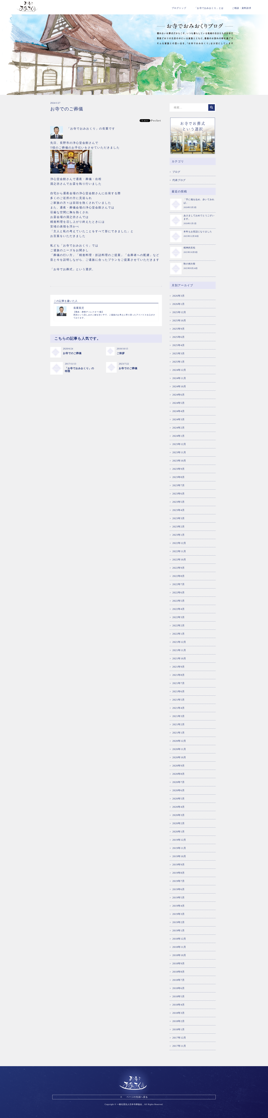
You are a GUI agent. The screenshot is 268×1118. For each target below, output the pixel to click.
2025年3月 (178, 353)
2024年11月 (179, 378)
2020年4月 (178, 806)
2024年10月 (179, 386)
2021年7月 (178, 683)
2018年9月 (178, 963)
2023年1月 (178, 534)
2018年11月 (179, 947)
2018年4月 (178, 1004)
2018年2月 (178, 1021)
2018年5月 (178, 996)
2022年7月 (178, 584)
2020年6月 (178, 790)
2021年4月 (178, 708)
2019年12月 (179, 839)
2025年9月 (178, 328)
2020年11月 (179, 749)
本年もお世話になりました (198, 231)
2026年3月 (178, 295)
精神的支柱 (189, 247)
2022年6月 (178, 592)
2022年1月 (178, 633)
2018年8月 (178, 971)
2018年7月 (178, 980)
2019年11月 (179, 848)
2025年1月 (178, 361)
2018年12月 (179, 938)
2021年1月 (178, 732)
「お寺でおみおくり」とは (209, 8)
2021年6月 (178, 691)
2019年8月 (178, 872)
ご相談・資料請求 (241, 8)
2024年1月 (178, 436)
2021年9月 (178, 666)
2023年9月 (178, 468)
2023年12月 (179, 444)
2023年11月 (179, 452)
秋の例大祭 (189, 264)
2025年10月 (179, 320)
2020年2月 (178, 823)
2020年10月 (179, 757)
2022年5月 (178, 600)
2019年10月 (179, 856)
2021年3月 (178, 716)
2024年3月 (178, 419)
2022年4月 (178, 609)
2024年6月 (178, 394)
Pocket (156, 120)
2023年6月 (178, 493)
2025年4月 (178, 345)
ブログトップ (179, 8)
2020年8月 (178, 773)
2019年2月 (178, 922)
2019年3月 (178, 914)
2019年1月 (178, 930)
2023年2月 (178, 526)
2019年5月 (178, 897)
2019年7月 (178, 881)
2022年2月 (178, 625)
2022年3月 (178, 617)
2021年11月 (179, 650)
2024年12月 (179, 370)
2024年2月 (178, 427)
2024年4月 (178, 411)
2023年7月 (178, 485)
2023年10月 (179, 460)
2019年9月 (178, 864)
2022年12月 (179, 543)
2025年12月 (179, 312)
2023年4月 (178, 510)
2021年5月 (178, 699)
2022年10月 (179, 559)
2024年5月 (178, 403)
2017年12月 (179, 1037)
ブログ (176, 171)
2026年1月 (178, 304)
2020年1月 (178, 831)
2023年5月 (178, 501)
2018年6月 (178, 988)
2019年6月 (178, 889)
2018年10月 (179, 955)
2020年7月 (178, 782)
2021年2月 (178, 724)
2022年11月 (179, 551)
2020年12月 (179, 741)
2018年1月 (178, 1029)
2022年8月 (178, 576)
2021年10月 (179, 658)
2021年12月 (179, 642)
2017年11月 (179, 1046)
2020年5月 (178, 798)
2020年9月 (178, 765)
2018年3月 (178, 1013)
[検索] (211, 107)
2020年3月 (178, 815)
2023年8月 (178, 477)
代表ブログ (179, 180)
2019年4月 (178, 905)
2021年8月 (178, 675)
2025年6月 (178, 337)
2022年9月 (178, 567)
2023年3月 (178, 518)
